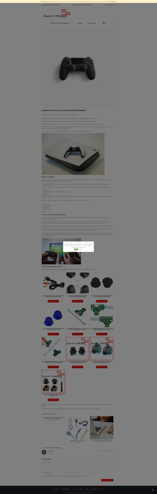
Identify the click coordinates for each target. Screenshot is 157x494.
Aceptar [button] (76, 249)
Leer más (80, 249)
